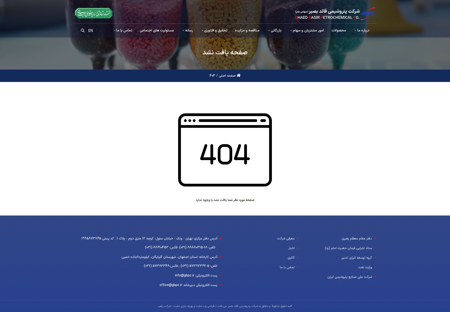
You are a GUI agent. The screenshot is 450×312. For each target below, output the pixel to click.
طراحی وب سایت (205, 306)
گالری (291, 257)
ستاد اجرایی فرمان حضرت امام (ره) (348, 248)
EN (90, 31)
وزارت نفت (365, 267)
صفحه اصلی (228, 75)
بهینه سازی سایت (182, 306)
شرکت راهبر (164, 306)
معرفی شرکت (286, 238)
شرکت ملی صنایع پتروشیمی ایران (349, 277)
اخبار (292, 248)
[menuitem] (361, 31)
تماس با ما (287, 267)
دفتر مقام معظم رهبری (357, 238)
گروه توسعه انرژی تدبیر (356, 257)
